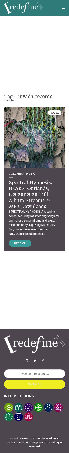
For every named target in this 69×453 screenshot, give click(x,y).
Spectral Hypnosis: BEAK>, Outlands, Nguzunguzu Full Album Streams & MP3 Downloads (30, 194)
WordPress (52, 438)
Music (30, 173)
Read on (20, 243)
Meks (25, 438)
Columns (16, 173)
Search (34, 384)
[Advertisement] (34, 54)
